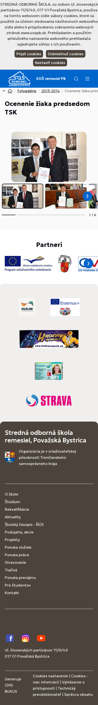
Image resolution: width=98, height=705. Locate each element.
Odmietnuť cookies (65, 53)
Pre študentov (18, 585)
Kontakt (12, 592)
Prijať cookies (28, 53)
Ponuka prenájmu (20, 577)
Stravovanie (15, 562)
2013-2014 (50, 91)
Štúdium (12, 501)
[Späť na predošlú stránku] (5, 91)
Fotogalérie (26, 91)
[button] (76, 78)
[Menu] (87, 78)
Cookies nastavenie (50, 675)
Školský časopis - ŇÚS (24, 524)
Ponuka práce (17, 554)
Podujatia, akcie (19, 532)
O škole (11, 494)
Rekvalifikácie (17, 509)
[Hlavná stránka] (10, 91)
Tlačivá (11, 570)
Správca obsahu (78, 694)
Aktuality (13, 516)
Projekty (12, 539)
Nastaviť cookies (50, 62)
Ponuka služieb (18, 547)
